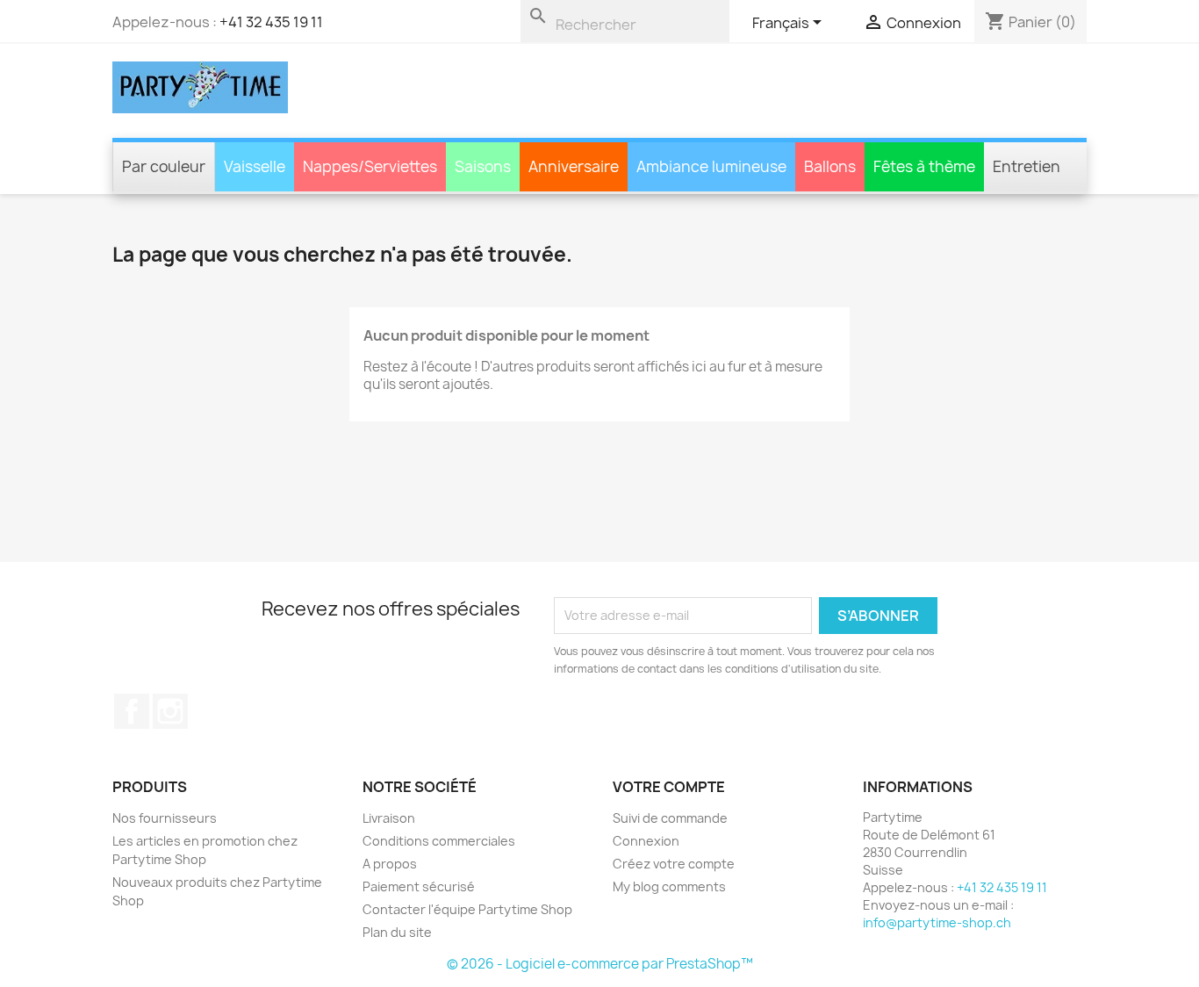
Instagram (170, 711)
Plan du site (397, 932)
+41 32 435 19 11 (271, 22)
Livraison (389, 818)
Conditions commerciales (439, 840)
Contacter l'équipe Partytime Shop (467, 909)
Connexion (646, 840)
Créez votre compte (674, 863)
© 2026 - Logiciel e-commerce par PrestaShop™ (600, 964)
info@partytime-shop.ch (937, 922)
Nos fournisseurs (164, 818)
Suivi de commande (670, 818)
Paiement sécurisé (419, 886)
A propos (390, 863)
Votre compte (669, 786)
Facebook (131, 711)
